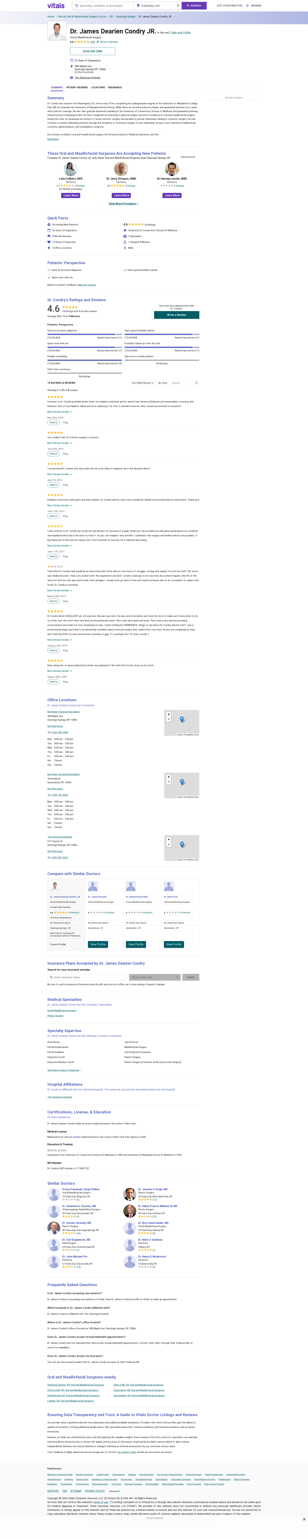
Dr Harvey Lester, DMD (172, 178)
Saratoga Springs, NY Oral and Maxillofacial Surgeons (75, 1384)
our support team (126, 1452)
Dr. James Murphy (97, 897)
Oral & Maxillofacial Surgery (61, 1010)
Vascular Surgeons (133, 1484)
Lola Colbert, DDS (70, 178)
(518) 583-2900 (60, 732)
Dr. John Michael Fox (74, 1256)
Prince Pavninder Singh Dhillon (80, 1189)
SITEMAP (76, 1491)
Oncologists (126, 1479)
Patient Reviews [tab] (77, 87)
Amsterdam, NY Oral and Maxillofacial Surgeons (139, 1395)
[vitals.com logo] (56, 5)
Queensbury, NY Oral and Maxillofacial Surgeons (139, 1390)
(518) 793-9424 (60, 795)
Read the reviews (86, 284)
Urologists (116, 1484)
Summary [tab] (57, 87)
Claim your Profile (181, 32)
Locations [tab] (98, 87)
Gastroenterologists (235, 1474)
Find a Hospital (194, 1484)
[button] (182, 719)
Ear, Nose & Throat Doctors (170, 1474)
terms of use (101, 1502)
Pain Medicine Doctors (204, 1479)
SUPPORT (53, 1491)
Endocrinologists (194, 1474)
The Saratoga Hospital (87, 77)
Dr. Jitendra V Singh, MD (153, 1189)
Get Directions (55, 726)
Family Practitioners (214, 1474)
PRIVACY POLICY (95, 1491)
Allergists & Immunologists (60, 1474)
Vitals (196, 734)
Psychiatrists (66, 1484)
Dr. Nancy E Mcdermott (152, 1256)
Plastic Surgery (55, 1015)
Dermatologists (146, 1474)
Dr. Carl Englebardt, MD (76, 1239)
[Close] (304, 1520)
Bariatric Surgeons (84, 1474)
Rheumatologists (100, 1484)
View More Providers (122, 203)
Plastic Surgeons (242, 1479)
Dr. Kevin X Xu (171, 897)
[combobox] (103, 6)
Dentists (132, 1474)
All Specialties (152, 1484)
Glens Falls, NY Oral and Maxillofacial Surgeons (138, 1384)
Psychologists (82, 1484)
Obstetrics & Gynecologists (104, 1479)
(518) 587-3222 (60, 857)
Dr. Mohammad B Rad (137, 897)
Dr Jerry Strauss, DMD (121, 178)
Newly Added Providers (173, 1484)
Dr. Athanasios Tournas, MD (79, 1206)
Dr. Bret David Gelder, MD (153, 1223)
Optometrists (161, 1479)
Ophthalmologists (143, 1479)
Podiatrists (52, 1484)
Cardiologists (102, 1474)
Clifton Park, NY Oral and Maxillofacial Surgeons (72, 1390)
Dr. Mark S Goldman (150, 1239)
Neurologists (82, 1479)
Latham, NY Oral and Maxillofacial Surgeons (70, 1400)
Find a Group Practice (214, 1484)
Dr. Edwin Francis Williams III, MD (158, 1206)
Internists (69, 1479)
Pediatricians (225, 1479)
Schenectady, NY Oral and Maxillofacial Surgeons (73, 1395)
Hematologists (54, 1479)
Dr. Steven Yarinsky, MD (76, 1223)
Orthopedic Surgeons (181, 1479)
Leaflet (179, 734)
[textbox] (103, 6)
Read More (53, 139)
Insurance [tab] (115, 87)
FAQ (64, 1491)
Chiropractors (118, 1474)
